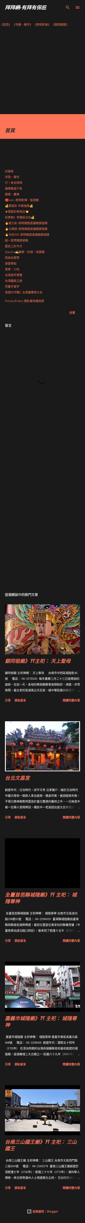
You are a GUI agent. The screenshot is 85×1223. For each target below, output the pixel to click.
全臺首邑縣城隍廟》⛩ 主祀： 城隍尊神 (41, 898)
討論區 (9, 171)
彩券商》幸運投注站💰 (19, 217)
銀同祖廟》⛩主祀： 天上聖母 (38, 660)
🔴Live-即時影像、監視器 (22, 200)
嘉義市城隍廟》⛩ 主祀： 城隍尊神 (41, 1021)
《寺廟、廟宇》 (22, 24)
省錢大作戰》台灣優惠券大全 (23, 292)
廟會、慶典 (12, 194)
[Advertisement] (42, 71)
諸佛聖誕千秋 (13, 188)
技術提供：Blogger (45, 1211)
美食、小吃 (12, 269)
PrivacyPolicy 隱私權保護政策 (24, 301)
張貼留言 (20, 700)
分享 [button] (72, 313)
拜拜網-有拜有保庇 (25, 7)
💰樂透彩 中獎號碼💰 (19, 206)
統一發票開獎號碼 (16, 240)
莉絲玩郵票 (12, 258)
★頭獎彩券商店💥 (17, 211)
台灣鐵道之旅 (13, 281)
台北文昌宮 (17, 777)
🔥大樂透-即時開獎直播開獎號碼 (26, 229)
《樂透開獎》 (60, 24)
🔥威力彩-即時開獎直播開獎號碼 (26, 223)
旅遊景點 (11, 263)
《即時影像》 (42, 24)
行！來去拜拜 (13, 183)
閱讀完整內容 (71, 700)
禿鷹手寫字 (12, 286)
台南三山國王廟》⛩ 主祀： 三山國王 (41, 1145)
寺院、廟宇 (12, 177)
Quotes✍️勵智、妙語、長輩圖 (25, 252)
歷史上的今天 (13, 246)
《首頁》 (6, 24)
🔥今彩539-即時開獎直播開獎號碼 (27, 234)
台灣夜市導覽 (13, 275)
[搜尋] (67, 7)
